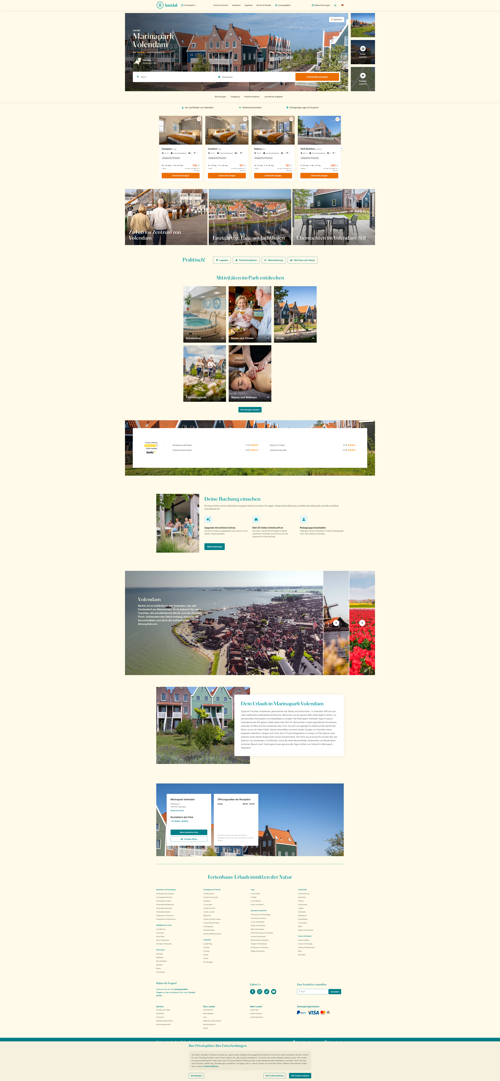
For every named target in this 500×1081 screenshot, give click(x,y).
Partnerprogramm (209, 1024)
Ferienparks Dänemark (164, 908)
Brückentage (208, 962)
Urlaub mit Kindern (305, 936)
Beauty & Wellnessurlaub (212, 934)
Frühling (206, 947)
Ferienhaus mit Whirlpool (260, 947)
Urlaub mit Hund (209, 908)
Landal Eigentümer (256, 1017)
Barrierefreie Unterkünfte (260, 940)
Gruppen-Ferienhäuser (259, 944)
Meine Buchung (275, 260)
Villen (300, 926)
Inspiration (236, 5)
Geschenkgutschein (163, 1024)
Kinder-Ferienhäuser (258, 925)
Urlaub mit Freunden (211, 897)
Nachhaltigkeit (208, 1013)
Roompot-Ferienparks (164, 944)
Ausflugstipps (208, 926)
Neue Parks (160, 936)
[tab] (224, 623)
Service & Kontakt (263, 5)
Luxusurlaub (208, 905)
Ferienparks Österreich (164, 897)
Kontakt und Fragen (163, 1010)
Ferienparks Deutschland (165, 894)
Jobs (205, 1017)
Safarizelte (302, 912)
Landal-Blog (208, 944)
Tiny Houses (302, 923)
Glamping (207, 901)
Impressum (160, 1017)
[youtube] (273, 993)
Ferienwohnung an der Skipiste (262, 933)
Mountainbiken (161, 961)
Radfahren (160, 957)
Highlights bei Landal (163, 925)
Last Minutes (160, 929)
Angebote (248, 5)
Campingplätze (284, 5)
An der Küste (255, 894)
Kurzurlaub (160, 933)
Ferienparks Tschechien (164, 915)
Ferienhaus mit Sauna (258, 918)
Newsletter (160, 1013)
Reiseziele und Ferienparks (166, 890)
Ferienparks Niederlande (165, 905)
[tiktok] (267, 993)
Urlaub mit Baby (303, 940)
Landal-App (254, 1010)
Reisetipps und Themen (212, 890)
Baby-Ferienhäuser (257, 929)
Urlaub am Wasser (257, 905)
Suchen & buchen (220, 5)
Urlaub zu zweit (209, 912)
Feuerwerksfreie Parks (211, 923)
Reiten (158, 968)
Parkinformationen (248, 260)
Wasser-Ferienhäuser (305, 930)
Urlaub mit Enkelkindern (306, 947)
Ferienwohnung (303, 894)
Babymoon (207, 915)
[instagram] (260, 993)
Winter (206, 958)
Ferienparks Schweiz (163, 901)
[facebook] (253, 993)
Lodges (300, 908)
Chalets (301, 901)
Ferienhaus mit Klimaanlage (260, 915)
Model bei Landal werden (212, 1021)
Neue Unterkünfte (162, 940)
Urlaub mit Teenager (305, 944)
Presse (205, 1028)
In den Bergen (256, 901)
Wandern (159, 965)
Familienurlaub (209, 894)
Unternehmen (208, 1010)
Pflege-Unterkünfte (258, 951)
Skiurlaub (159, 954)
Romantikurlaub (209, 930)
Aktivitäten (302, 955)
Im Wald (253, 897)
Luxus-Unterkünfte (257, 922)
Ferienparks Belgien (163, 912)
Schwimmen (160, 972)
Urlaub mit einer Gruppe (212, 919)
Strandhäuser (303, 919)
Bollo (300, 951)
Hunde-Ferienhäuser (258, 936)
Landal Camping (255, 1013)
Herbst (206, 955)
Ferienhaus (302, 897)
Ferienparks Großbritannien (166, 919)
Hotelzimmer (302, 905)
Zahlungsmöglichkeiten (164, 1021)
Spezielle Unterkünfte (259, 911)
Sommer (207, 951)
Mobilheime (302, 915)
